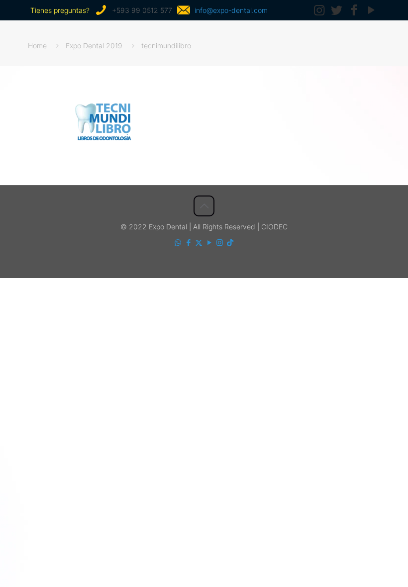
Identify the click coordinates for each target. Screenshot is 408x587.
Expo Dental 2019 (94, 45)
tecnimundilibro (166, 45)
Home (37, 45)
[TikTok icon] (230, 242)
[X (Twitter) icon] (199, 242)
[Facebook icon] (188, 242)
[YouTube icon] (209, 242)
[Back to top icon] (204, 206)
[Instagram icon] (219, 242)
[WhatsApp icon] (178, 242)
